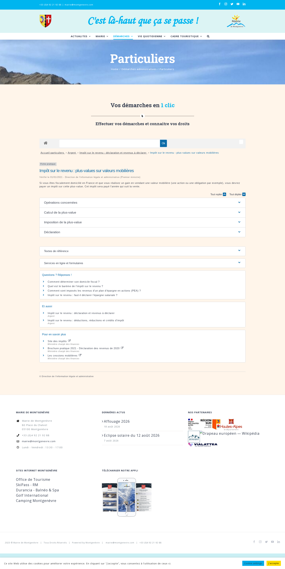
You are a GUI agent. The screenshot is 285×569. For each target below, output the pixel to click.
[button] (142, 203)
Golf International (32, 495)
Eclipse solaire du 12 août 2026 (132, 435)
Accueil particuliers (53, 152)
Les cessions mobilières (63, 355)
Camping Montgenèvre (36, 500)
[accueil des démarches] (45, 143)
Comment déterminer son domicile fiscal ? (74, 281)
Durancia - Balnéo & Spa (37, 490)
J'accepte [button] (274, 563)
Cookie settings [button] (253, 563)
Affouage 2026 (117, 421)
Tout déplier (235, 194)
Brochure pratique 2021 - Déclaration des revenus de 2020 (84, 348)
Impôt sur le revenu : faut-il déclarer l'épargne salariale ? (82, 295)
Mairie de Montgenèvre (25, 542)
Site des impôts (58, 341)
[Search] (208, 36)
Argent (72, 152)
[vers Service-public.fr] (241, 142)
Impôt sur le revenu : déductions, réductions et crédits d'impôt (86, 320)
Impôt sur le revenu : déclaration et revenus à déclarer (113, 152)
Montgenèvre (93, 542)
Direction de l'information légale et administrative (68, 376)
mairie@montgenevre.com (79, 4)
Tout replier (216, 194)
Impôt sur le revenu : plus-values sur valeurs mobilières (184, 152)
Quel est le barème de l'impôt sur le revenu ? (75, 286)
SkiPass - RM (27, 484)
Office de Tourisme (33, 479)
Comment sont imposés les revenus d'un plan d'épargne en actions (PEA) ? (94, 290)
